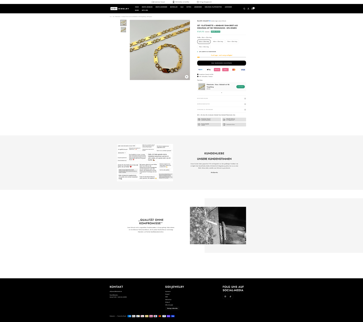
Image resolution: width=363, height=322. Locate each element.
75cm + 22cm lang (204, 47)
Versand (167, 294)
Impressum (168, 291)
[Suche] (244, 9)
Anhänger (228, 7)
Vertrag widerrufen (172, 308)
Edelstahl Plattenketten (213, 7)
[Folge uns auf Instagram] (225, 296)
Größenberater (203, 104)
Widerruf (167, 302)
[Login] (248, 8)
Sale (181, 7)
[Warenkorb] (252, 9)
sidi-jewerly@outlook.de (116, 291)
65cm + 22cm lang (218, 41)
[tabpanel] (221, 86)
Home (137, 7)
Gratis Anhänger (161, 7)
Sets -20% (145, 10)
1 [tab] (222, 93)
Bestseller (173, 7)
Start (111, 16)
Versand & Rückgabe (205, 109)
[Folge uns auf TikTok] (230, 296)
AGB (166, 297)
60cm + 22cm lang (204, 41)
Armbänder (198, 7)
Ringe (137, 10)
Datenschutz (168, 299)
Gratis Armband (147, 7)
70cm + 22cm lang (232, 41)
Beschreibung (202, 98)
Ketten (189, 7)
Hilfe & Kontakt (169, 305)
